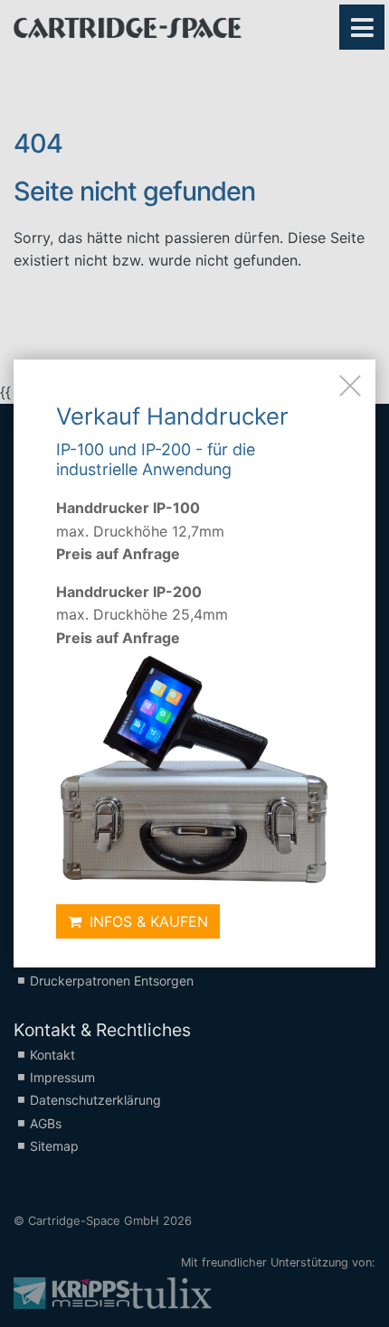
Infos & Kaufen (146, 921)
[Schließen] (350, 384)
